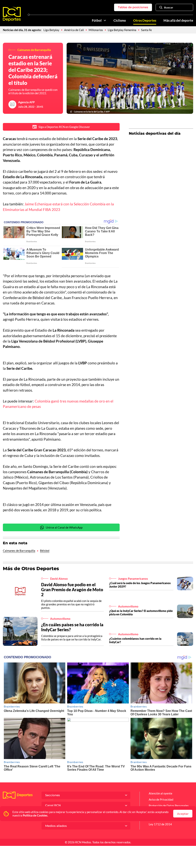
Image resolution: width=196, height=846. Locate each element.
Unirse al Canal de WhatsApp (64, 527)
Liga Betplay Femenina (122, 30)
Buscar (168, 7)
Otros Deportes (144, 20)
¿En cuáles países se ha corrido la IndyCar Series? (72, 627)
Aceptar (183, 814)
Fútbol (97, 20)
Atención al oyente (160, 793)
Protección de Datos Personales (169, 805)
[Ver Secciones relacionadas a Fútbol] (104, 20)
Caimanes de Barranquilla (19, 550)
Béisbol (44, 550)
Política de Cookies (35, 815)
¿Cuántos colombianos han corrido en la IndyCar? (135, 640)
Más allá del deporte (178, 20)
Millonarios (96, 30)
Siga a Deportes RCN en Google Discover (64, 127)
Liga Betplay (51, 30)
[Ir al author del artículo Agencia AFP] (12, 104)
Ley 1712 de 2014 (160, 824)
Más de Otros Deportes (31, 568)
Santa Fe (146, 30)
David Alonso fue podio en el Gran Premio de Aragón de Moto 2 (72, 589)
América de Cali (74, 30)
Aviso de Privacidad (161, 799)
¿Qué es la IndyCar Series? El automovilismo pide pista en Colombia (141, 612)
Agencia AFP (26, 102)
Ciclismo (120, 20)
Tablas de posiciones (133, 7)
